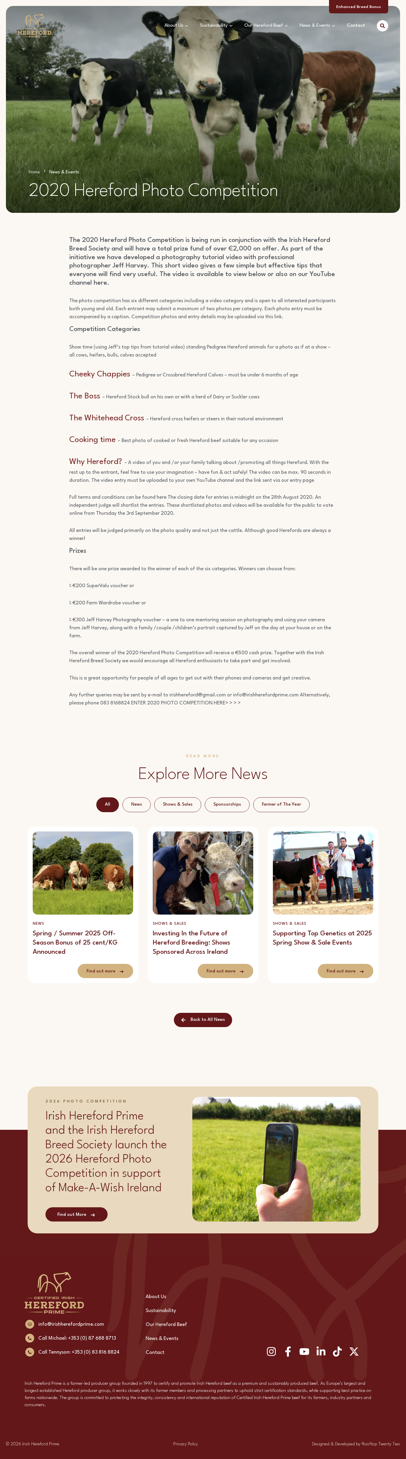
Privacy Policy (185, 1444)
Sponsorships (227, 804)
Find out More (71, 1215)
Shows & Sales (178, 804)
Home (34, 172)
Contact (356, 25)
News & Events (315, 25)
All (107, 804)
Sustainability (214, 25)
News (136, 804)
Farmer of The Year (281, 804)
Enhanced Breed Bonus (358, 7)
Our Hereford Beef (263, 25)
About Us (173, 25)
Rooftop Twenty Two (381, 1444)
